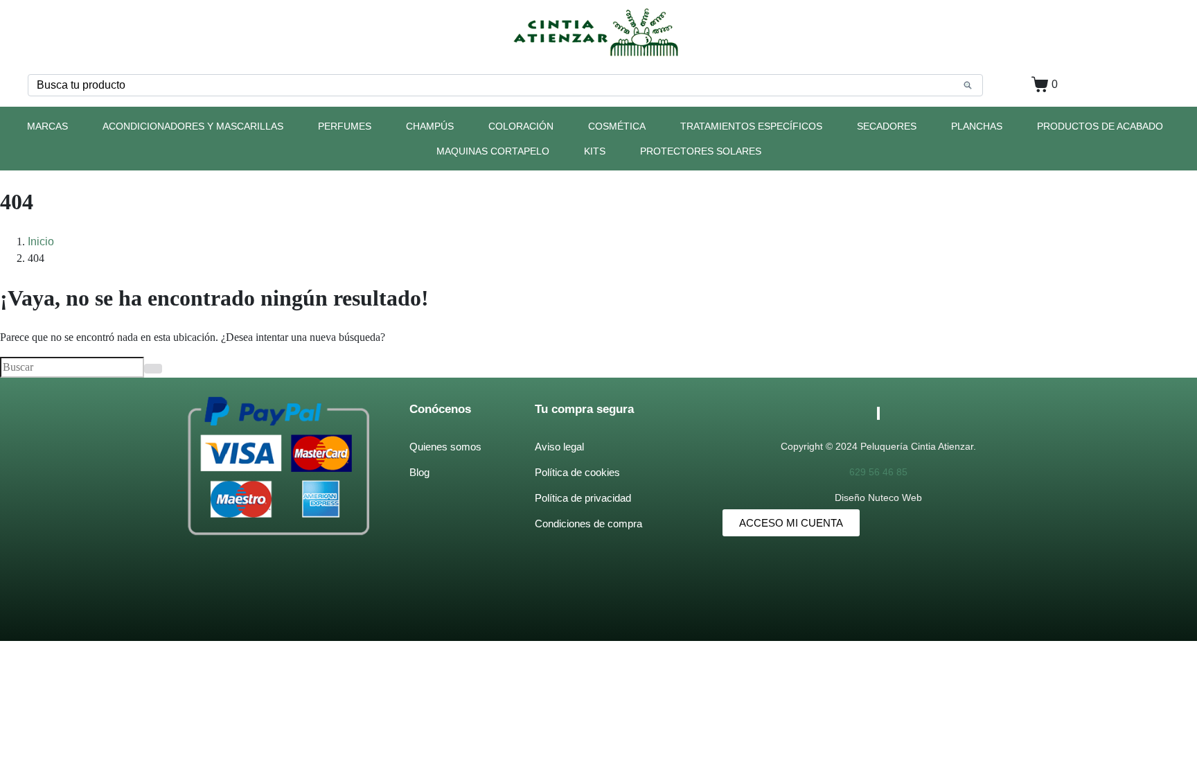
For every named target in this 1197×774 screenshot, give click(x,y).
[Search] (967, 85)
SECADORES (886, 126)
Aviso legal (559, 446)
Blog (419, 472)
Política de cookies (577, 472)
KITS (594, 151)
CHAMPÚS (430, 126)
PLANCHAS (976, 126)
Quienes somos (445, 446)
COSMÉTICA (617, 126)
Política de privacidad (583, 498)
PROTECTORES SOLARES (700, 151)
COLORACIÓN (520, 126)
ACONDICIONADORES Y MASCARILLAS (193, 126)
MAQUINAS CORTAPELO (492, 151)
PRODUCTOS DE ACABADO (1100, 126)
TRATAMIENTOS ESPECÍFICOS (751, 126)
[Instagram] (879, 413)
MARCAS (47, 126)
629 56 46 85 (878, 471)
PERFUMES (344, 126)
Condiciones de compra (588, 523)
